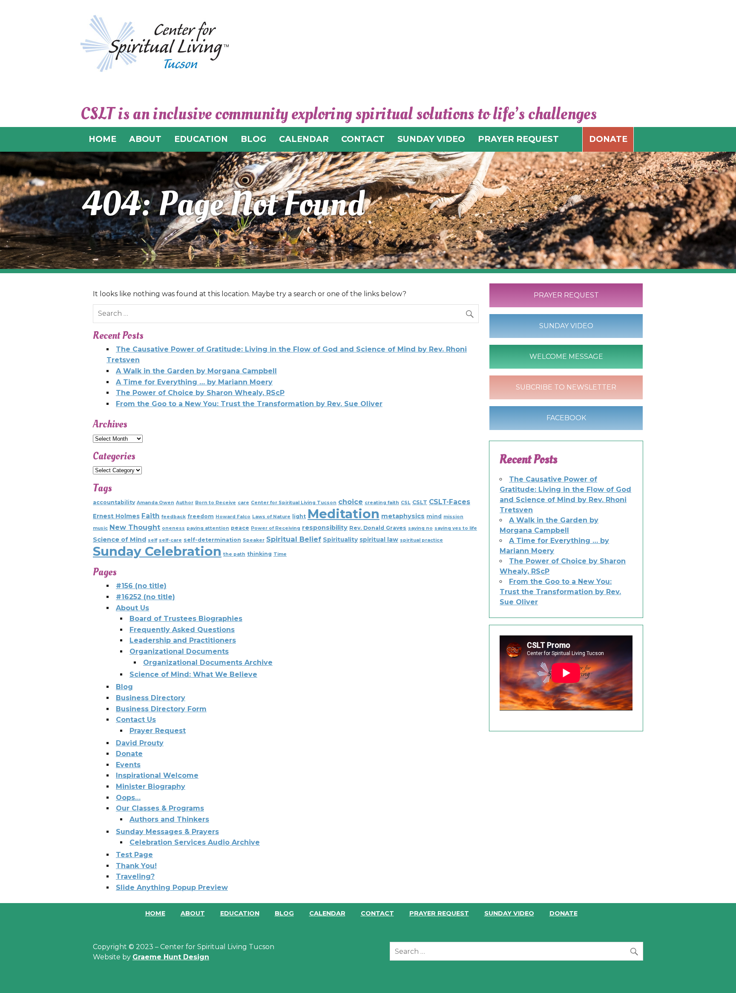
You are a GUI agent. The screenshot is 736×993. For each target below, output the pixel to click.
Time (280, 554)
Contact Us (136, 720)
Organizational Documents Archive (208, 662)
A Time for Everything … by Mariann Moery (194, 382)
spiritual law (378, 539)
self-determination (212, 540)
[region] (368, 210)
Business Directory (150, 698)
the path (234, 554)
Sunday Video (566, 326)
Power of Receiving (275, 528)
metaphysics (403, 516)
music (100, 528)
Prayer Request (157, 731)
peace (240, 528)
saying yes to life (455, 528)
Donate (608, 139)
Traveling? (135, 876)
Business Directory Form (161, 709)
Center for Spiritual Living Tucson (293, 502)
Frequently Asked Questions (182, 630)
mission (453, 517)
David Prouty (140, 743)
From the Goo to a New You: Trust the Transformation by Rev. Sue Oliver (249, 404)
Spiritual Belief (293, 539)
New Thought (134, 527)
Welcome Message (566, 356)
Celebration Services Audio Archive (194, 842)
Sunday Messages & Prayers (167, 832)
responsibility (325, 527)
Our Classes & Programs (160, 808)
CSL (406, 502)
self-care (170, 540)
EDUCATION (201, 139)
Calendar (327, 913)
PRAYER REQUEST (518, 139)
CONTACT (363, 139)
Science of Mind (119, 539)
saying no (420, 528)
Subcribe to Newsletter (566, 387)
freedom (200, 516)
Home (155, 913)
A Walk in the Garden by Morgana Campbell (196, 371)
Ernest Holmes (116, 516)
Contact (377, 913)
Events (128, 765)
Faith (150, 516)
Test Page (134, 855)
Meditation (344, 513)
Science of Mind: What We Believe (193, 674)
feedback (173, 517)
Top (715, 972)
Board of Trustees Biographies (185, 619)
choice (350, 501)
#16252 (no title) (145, 597)
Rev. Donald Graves (377, 528)
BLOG (253, 139)
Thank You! (136, 866)
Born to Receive (215, 502)
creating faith (382, 502)
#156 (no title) (141, 586)
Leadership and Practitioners (182, 640)
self (152, 540)
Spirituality (340, 539)
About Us (132, 608)
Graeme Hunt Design (170, 957)
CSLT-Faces (449, 502)
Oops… (128, 798)
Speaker (253, 540)
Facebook (566, 418)
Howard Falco (233, 517)
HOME (102, 139)
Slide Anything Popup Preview (172, 887)
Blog (124, 687)
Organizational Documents (179, 651)
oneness (173, 528)
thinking (259, 554)
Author (184, 502)
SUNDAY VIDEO (431, 139)
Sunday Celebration (157, 551)
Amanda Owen (155, 502)
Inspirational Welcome (157, 775)
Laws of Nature (271, 517)
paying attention (208, 528)
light (299, 516)
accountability (114, 502)
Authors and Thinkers (169, 819)
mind (434, 516)
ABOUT (145, 139)
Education (239, 913)
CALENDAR (304, 139)
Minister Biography (150, 786)
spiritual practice (421, 540)
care (243, 502)
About (193, 913)
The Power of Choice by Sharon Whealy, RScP (200, 393)
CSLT (419, 502)
